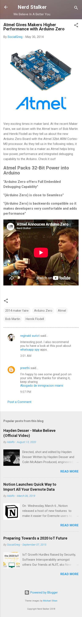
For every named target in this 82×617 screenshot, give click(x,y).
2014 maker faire (17, 310)
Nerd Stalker (32, 7)
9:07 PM (25, 392)
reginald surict (30, 336)
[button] (76, 26)
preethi (25, 368)
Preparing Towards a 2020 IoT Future (35, 538)
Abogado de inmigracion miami (41, 385)
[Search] (76, 8)
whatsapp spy (29, 349)
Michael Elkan (50, 600)
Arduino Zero (43, 310)
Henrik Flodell (35, 319)
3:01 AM (25, 356)
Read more (69, 471)
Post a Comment (19, 402)
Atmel (62, 310)
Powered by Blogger (43, 592)
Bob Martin (12, 319)
